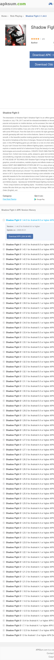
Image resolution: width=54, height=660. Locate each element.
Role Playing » (17, 16)
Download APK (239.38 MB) (20, 236)
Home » (4, 16)
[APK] (13, 4)
